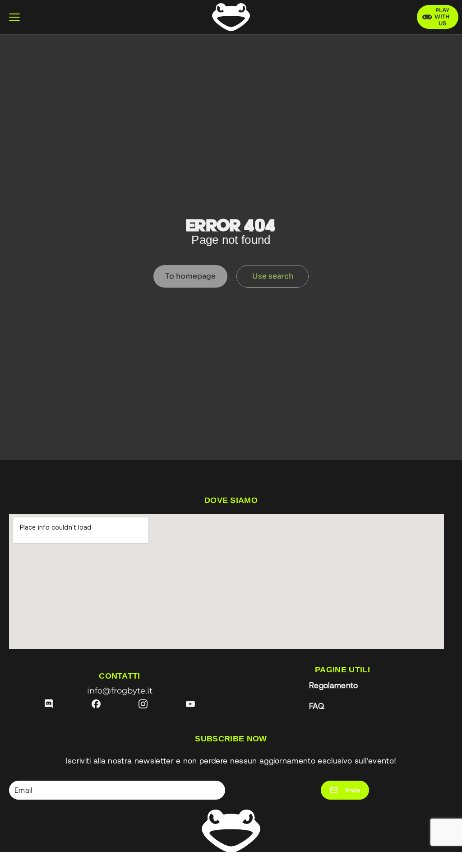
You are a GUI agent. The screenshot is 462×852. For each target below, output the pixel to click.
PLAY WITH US (442, 17)
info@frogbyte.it (119, 690)
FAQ (316, 706)
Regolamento (333, 685)
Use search (272, 276)
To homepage (190, 276)
